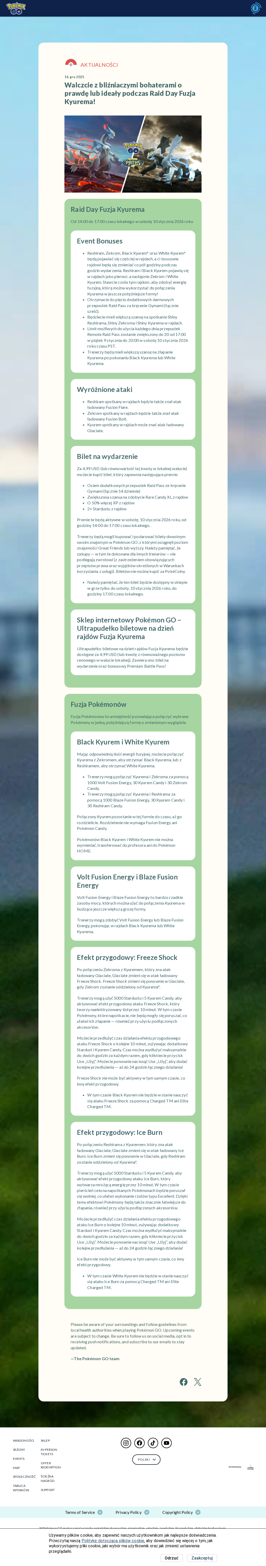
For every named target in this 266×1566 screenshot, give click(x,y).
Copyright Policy (177, 1512)
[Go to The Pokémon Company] (235, 1467)
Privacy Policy (128, 1512)
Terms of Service (80, 1512)
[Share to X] (198, 1382)
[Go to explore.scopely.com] (251, 1467)
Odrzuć (171, 1558)
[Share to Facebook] (184, 1382)
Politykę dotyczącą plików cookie (113, 1540)
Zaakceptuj (202, 1558)
